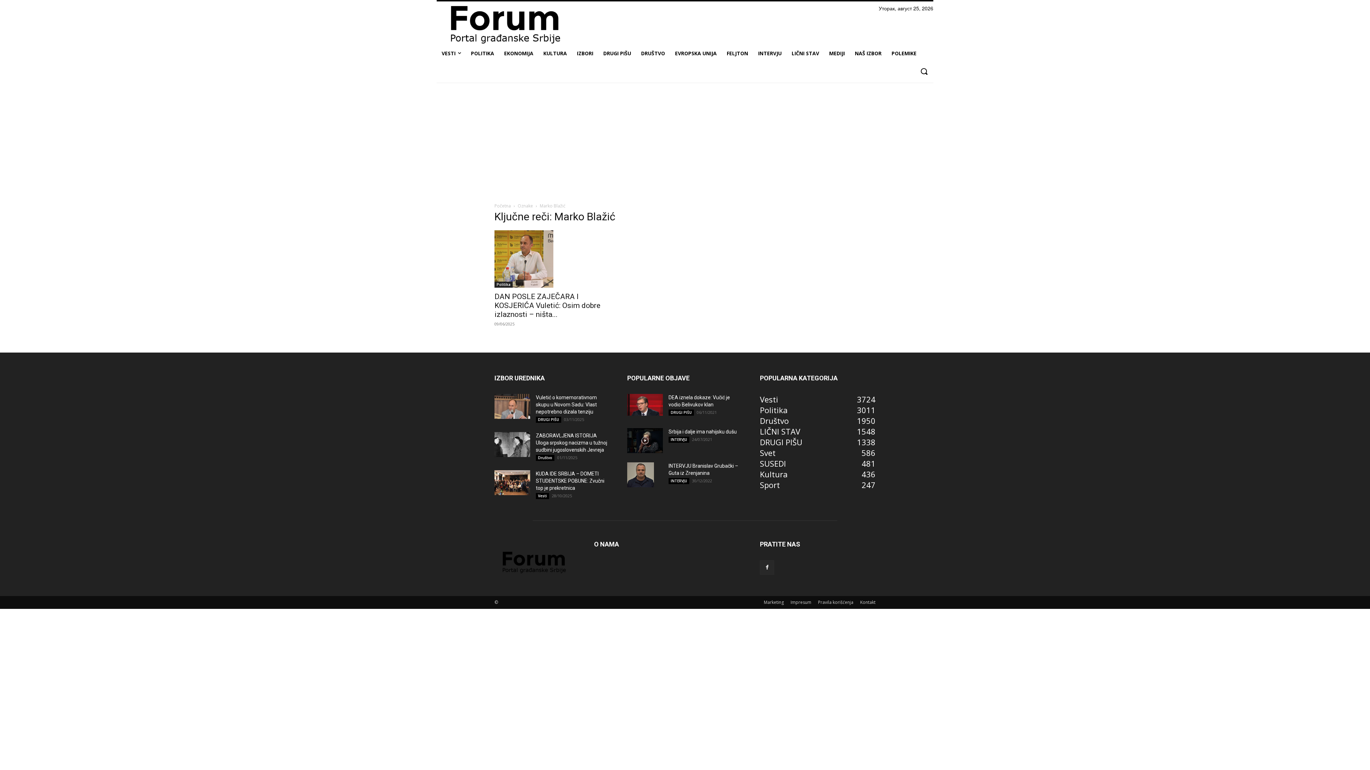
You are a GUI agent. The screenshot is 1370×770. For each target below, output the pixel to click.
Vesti (542, 495)
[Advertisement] (685, 141)
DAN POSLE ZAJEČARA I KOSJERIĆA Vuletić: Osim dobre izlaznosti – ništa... (547, 305)
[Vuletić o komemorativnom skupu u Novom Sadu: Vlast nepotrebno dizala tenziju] (512, 406)
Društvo (545, 457)
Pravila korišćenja (835, 602)
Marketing (774, 602)
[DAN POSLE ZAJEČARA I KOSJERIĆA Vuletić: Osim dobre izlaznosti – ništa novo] (552, 258)
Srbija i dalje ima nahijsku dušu (703, 432)
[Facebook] (767, 567)
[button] (923, 71)
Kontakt (868, 602)
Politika (504, 284)
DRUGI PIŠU (548, 419)
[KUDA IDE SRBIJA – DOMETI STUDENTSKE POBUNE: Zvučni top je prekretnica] (512, 482)
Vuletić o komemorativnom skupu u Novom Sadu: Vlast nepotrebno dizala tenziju (566, 405)
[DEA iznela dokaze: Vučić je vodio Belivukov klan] (645, 405)
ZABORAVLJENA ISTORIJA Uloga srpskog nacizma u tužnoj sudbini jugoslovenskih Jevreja (571, 443)
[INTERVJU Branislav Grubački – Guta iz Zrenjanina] (640, 474)
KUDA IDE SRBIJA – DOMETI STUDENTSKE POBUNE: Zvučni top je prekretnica (570, 481)
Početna (502, 206)
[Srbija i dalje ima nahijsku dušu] (645, 440)
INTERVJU (679, 439)
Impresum (801, 602)
